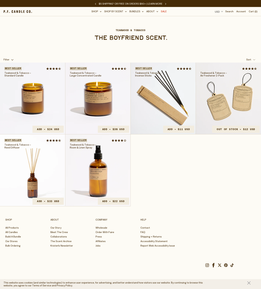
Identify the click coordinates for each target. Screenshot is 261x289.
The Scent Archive (61, 241)
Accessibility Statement (154, 241)
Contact (145, 227)
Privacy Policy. (65, 285)
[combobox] (218, 11)
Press (99, 236)
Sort (248, 59)
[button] (96, 11)
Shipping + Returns (151, 236)
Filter (6, 59)
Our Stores (11, 241)
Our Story (55, 227)
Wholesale (101, 227)
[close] (252, 283)
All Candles (11, 232)
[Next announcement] (165, 4)
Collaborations (58, 236)
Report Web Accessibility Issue (157, 245)
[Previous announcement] (95, 4)
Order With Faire (105, 232)
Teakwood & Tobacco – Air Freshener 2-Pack (213, 74)
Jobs (98, 245)
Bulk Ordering (12, 245)
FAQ (142, 232)
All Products (12, 227)
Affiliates (101, 241)
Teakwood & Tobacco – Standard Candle (17, 74)
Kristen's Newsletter (61, 245)
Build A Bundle (13, 236)
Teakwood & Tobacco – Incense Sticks (148, 74)
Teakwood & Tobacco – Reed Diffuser (17, 146)
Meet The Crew (59, 232)
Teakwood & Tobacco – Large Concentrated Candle (85, 74)
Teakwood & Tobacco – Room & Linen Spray (83, 146)
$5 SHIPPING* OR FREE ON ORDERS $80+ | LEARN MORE (130, 3)
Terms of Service (41, 285)
